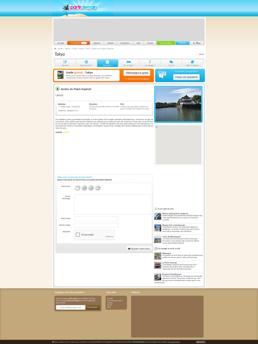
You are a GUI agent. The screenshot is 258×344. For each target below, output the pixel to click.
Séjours (96, 43)
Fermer (201, 342)
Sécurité (66, 231)
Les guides (78, 42)
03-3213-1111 (72, 111)
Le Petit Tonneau (169, 263)
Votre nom (65, 218)
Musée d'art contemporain (173, 225)
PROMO (182, 43)
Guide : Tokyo (79, 72)
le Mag (196, 43)
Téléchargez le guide (137, 73)
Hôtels (110, 43)
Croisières (125, 43)
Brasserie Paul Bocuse (171, 274)
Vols (138, 43)
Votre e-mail (64, 225)
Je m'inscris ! (92, 307)
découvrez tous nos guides (138, 78)
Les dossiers (166, 43)
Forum (150, 43)
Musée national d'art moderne (175, 213)
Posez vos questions (186, 77)
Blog (109, 307)
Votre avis (65, 186)
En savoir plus (174, 342)
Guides (110, 303)
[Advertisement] (155, 21)
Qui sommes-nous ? (115, 300)
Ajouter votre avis (140, 248)
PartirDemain (82, 8)
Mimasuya (166, 253)
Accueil (61, 43)
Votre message (66, 197)
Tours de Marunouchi (171, 237)
